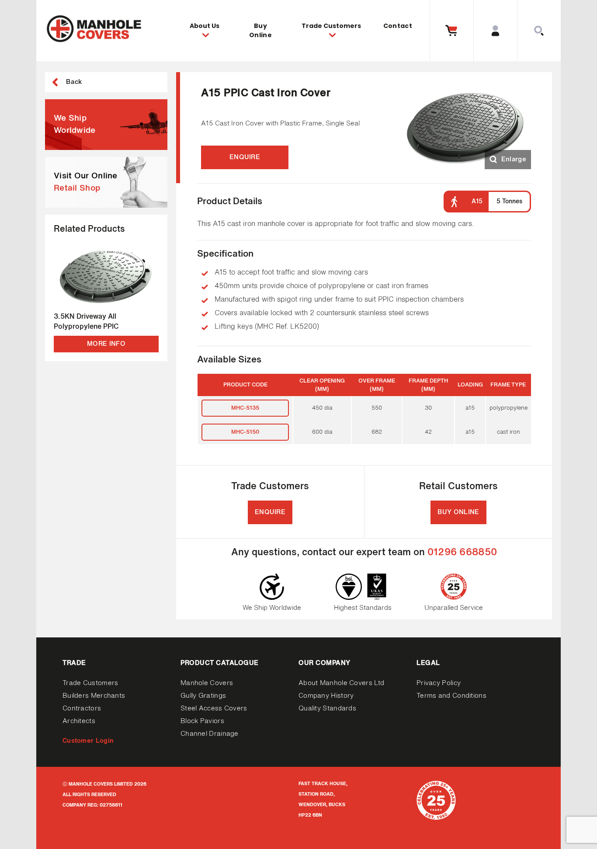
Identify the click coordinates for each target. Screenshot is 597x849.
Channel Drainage (209, 734)
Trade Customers (90, 683)
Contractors (81, 708)
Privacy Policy (439, 683)
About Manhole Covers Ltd (341, 683)
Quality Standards (327, 708)
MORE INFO (106, 344)
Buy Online (260, 30)
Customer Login (88, 741)
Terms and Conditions (451, 695)
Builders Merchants (93, 695)
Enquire (244, 157)
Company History (326, 695)
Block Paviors (202, 721)
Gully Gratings (203, 695)
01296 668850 (462, 552)
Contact (397, 25)
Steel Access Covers (213, 708)
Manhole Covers (206, 683)
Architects (78, 721)
